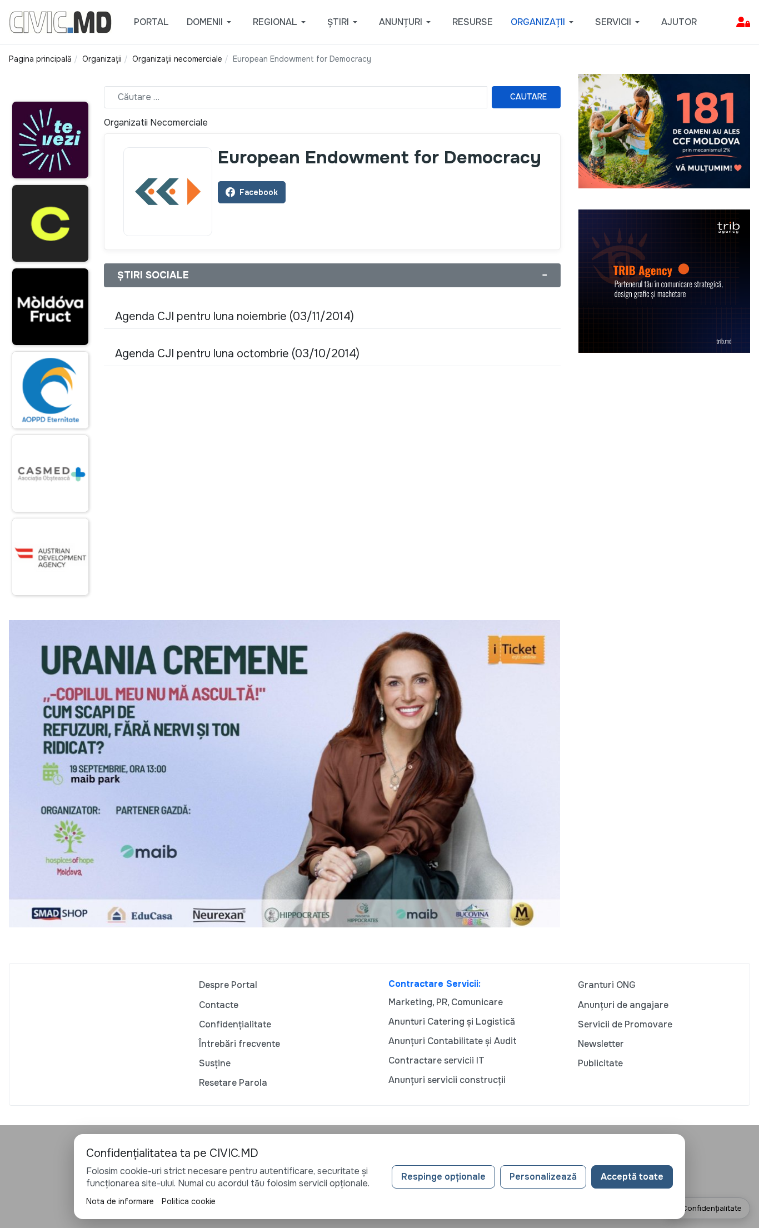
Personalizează (543, 1176)
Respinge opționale (443, 1176)
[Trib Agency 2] (664, 280)
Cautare (528, 97)
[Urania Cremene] (284, 772)
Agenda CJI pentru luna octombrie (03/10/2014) (237, 354)
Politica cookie (189, 1201)
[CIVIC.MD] (60, 21)
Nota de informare (120, 1201)
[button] (211, 22)
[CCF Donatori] (664, 130)
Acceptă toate (632, 1176)
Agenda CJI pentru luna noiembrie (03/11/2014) (234, 316)
